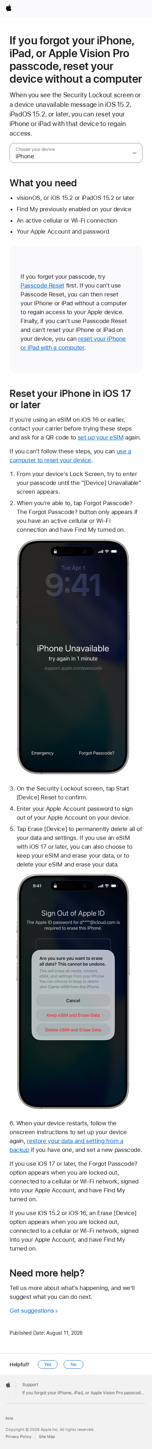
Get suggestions (32, 1310)
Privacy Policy (18, 1436)
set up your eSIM (101, 437)
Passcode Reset (42, 285)
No (73, 1364)
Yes (47, 1364)
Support (30, 1384)
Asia (9, 1418)
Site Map (47, 1436)
